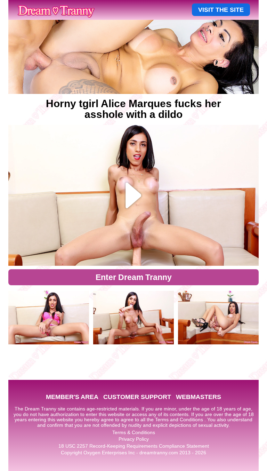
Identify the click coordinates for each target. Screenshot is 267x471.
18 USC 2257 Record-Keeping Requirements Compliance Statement (133, 446)
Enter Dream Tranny (134, 277)
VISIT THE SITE (221, 9)
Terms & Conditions (133, 432)
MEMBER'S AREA (72, 397)
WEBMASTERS (198, 397)
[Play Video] (133, 195)
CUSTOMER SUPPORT (137, 397)
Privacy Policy (134, 439)
